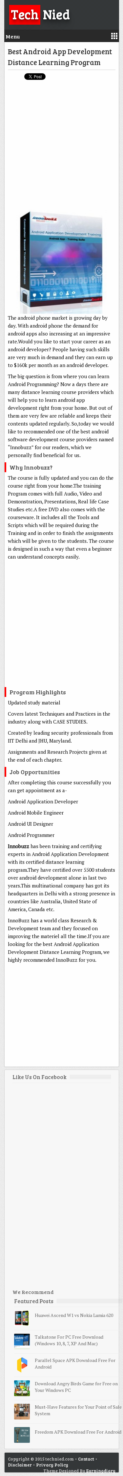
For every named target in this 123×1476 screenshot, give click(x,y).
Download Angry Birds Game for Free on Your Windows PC (76, 1386)
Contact (86, 1459)
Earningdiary (100, 1471)
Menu (13, 36)
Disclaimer (20, 1465)
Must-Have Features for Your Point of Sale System (78, 1410)
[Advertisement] (61, 148)
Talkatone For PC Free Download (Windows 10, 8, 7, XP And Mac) (69, 1340)
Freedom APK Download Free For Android (78, 1432)
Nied (40, 14)
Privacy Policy (52, 1465)
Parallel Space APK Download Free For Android (75, 1363)
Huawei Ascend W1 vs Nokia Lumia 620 (74, 1315)
